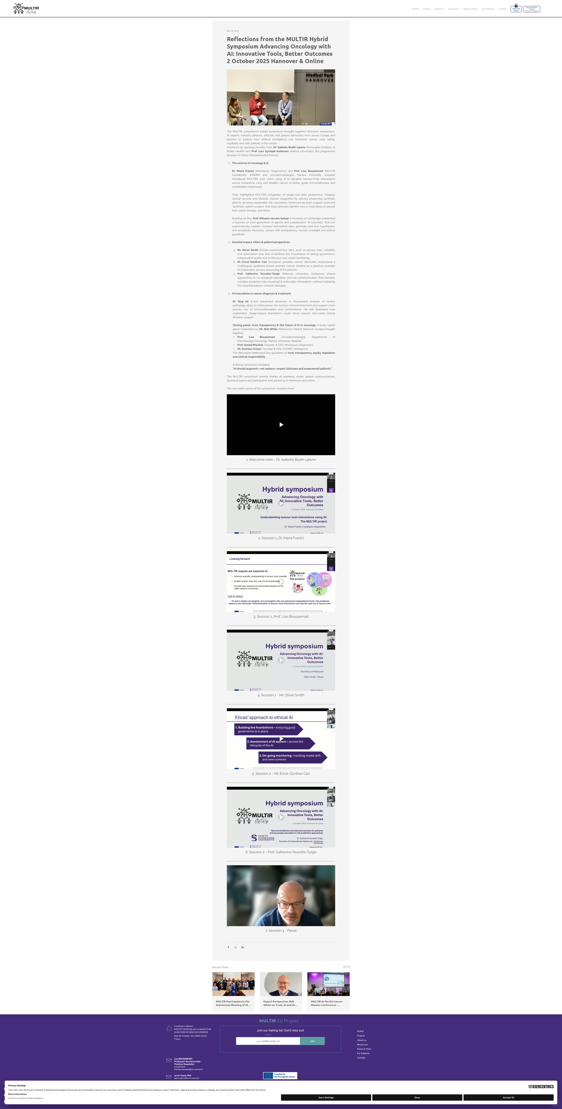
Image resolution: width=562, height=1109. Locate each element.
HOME (360, 1031)
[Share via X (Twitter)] (235, 947)
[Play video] (281, 424)
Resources (362, 1044)
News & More (364, 1048)
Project (361, 1035)
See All (346, 967)
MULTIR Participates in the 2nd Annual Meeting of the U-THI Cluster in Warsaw (233, 1003)
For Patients (363, 1053)
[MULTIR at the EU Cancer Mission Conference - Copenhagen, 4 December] (328, 984)
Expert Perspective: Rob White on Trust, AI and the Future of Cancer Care (279, 1003)
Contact (361, 1057)
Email (268, 1035)
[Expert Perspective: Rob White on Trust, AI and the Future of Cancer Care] (281, 984)
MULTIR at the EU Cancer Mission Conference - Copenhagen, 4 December (327, 1003)
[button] (439, 8)
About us (361, 1039)
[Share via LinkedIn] (242, 947)
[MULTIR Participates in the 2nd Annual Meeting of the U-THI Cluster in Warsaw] (233, 984)
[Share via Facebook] (228, 947)
